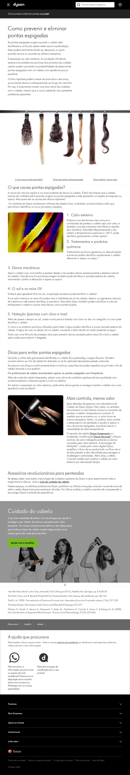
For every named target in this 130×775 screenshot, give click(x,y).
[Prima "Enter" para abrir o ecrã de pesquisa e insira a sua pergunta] (95, 4)
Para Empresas (15, 713)
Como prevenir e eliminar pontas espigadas (28, 14)
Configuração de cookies (63, 760)
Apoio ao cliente (16, 722)
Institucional (14, 732)
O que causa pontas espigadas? (29, 179)
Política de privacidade (16, 760)
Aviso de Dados (98, 760)
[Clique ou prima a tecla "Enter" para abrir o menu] (8, 5)
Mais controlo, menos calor (105, 179)
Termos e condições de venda (39, 760)
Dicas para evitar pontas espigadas (68, 179)
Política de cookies (82, 760)
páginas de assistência (67, 642)
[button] (14, 751)
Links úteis (13, 741)
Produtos (12, 704)
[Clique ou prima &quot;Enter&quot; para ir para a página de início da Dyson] (18, 6)
